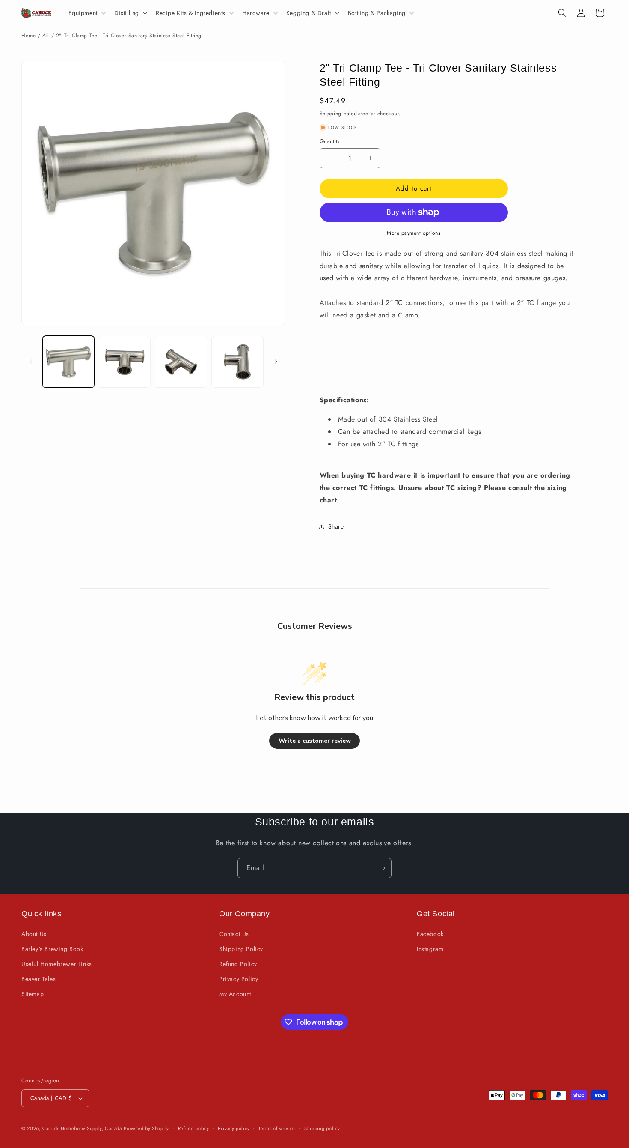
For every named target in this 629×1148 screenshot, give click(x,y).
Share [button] (336, 526)
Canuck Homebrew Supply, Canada (82, 1128)
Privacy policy (233, 1128)
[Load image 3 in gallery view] (181, 362)
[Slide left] (30, 361)
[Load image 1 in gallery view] (68, 362)
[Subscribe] (381, 868)
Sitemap (32, 994)
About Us (34, 934)
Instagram (430, 949)
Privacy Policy (238, 979)
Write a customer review (315, 741)
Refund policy (193, 1128)
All (45, 35)
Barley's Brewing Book (52, 949)
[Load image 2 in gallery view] (125, 362)
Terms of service (276, 1128)
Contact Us (234, 934)
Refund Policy (238, 964)
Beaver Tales (38, 979)
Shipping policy (322, 1128)
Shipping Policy (241, 949)
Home (28, 35)
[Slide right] (276, 361)
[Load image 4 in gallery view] (237, 362)
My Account (235, 994)
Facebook (430, 934)
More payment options (413, 233)
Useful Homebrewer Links (56, 964)
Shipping (331, 113)
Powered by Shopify (146, 1128)
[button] (86, 13)
